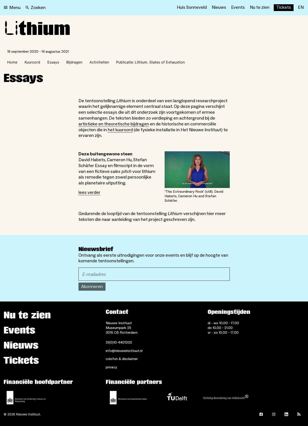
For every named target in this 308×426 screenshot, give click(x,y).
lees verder (89, 192)
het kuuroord (120, 130)
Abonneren (92, 287)
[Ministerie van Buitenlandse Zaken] (128, 397)
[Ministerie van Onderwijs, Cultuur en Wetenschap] (26, 397)
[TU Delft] (177, 397)
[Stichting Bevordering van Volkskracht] (225, 397)
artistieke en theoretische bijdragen (113, 124)
